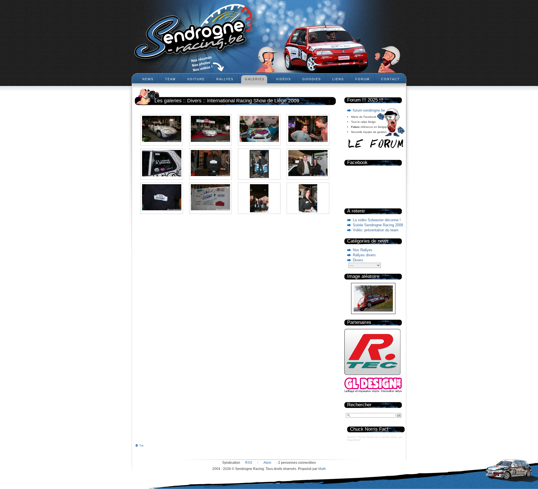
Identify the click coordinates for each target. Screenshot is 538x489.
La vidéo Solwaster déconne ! (377, 220)
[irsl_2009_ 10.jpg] (161, 197)
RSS (248, 462)
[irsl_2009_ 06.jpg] (210, 163)
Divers (358, 260)
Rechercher (359, 404)
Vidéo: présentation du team (375, 230)
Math (322, 468)
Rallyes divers (364, 255)
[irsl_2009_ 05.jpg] (161, 163)
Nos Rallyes (362, 250)
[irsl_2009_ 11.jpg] (210, 197)
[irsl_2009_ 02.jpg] (210, 129)
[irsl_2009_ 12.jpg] (259, 198)
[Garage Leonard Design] (373, 391)
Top (141, 445)
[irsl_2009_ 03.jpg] (259, 129)
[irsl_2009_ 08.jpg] (308, 163)
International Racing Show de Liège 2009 (253, 100)
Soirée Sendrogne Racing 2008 (378, 225)
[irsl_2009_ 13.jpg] (308, 198)
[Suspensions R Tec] (372, 376)
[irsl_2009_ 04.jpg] (308, 129)
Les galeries (168, 100)
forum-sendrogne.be (369, 110)
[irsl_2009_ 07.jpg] (259, 164)
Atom (267, 462)
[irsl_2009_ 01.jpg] (161, 129)
